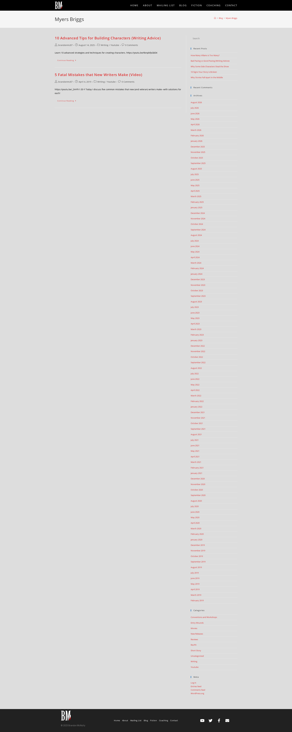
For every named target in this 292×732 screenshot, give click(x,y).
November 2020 (198, 484)
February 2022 (197, 401)
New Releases (197, 633)
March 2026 (196, 130)
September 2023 (198, 296)
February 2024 (197, 268)
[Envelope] (227, 720)
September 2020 (198, 495)
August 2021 (196, 434)
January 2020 (196, 539)
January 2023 (196, 340)
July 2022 (195, 373)
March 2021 (196, 462)
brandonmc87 (65, 45)
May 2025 (195, 185)
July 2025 (195, 174)
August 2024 (196, 235)
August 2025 (196, 168)
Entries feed (196, 686)
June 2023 (195, 312)
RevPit (193, 644)
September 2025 (198, 163)
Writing (104, 45)
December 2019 (198, 545)
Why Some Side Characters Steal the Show (210, 66)
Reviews (194, 639)
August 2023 (196, 301)
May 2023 (195, 318)
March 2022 (196, 395)
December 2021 (198, 412)
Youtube (115, 45)
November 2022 (198, 351)
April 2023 (195, 323)
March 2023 (196, 329)
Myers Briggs (231, 18)
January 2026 (196, 141)
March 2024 (196, 262)
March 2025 (196, 196)
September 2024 (198, 229)
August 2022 (196, 368)
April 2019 (195, 589)
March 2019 (196, 595)
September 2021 (198, 429)
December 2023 (198, 279)
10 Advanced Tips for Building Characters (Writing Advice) (108, 37)
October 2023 (197, 290)
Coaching (163, 720)
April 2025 (195, 191)
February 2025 (197, 202)
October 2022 (197, 357)
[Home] (215, 18)
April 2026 (195, 124)
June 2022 (195, 379)
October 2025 (197, 157)
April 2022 (195, 390)
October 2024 (197, 224)
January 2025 (196, 207)
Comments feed (198, 690)
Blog (146, 720)
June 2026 (195, 113)
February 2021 (197, 467)
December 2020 (198, 478)
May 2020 (195, 517)
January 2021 (196, 473)
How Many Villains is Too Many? (205, 55)
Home (117, 720)
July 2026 (195, 107)
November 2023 (198, 285)
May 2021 (195, 451)
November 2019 (198, 550)
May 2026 (195, 119)
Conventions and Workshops (204, 617)
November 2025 (198, 152)
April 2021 (195, 456)
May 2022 (195, 384)
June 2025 (195, 179)
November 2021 (198, 417)
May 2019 (195, 583)
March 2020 (196, 528)
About (125, 720)
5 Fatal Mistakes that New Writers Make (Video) (98, 74)
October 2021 (197, 423)
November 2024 (198, 218)
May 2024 (195, 251)
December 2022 (198, 345)
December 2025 (198, 146)
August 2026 (196, 102)
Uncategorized (197, 656)
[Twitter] (210, 720)
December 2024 (198, 213)
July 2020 (195, 506)
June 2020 (195, 512)
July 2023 (195, 307)
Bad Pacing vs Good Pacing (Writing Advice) (210, 60)
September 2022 (198, 362)
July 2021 (195, 440)
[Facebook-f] (219, 720)
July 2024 (195, 240)
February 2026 (197, 135)
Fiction (153, 720)
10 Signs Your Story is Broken (204, 72)
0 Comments (131, 45)
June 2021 (195, 445)
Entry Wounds (197, 622)
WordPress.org (197, 693)
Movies (194, 628)
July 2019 (195, 572)
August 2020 (196, 500)
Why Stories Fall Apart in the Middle (207, 77)
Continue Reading (68, 59)
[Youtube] (202, 720)
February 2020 (197, 534)
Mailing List (136, 720)
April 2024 (195, 257)
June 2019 (195, 578)
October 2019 (197, 556)
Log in (193, 682)
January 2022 (196, 406)
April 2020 (195, 523)
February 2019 (197, 600)
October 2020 (197, 489)
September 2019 (198, 561)
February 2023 (197, 334)
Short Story (196, 650)
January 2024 (196, 274)
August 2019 (196, 567)
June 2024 (195, 246)
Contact (174, 720)
